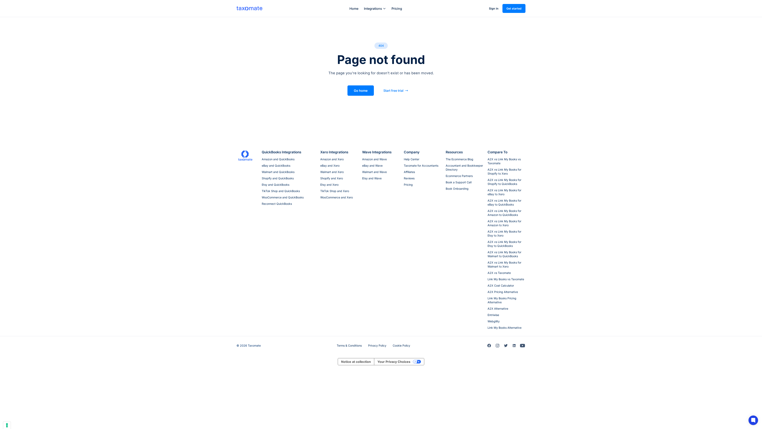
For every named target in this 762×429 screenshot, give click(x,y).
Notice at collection (356, 362)
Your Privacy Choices (393, 362)
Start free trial (393, 91)
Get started (513, 8)
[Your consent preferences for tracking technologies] (7, 425)
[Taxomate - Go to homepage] (249, 8)
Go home (361, 91)
